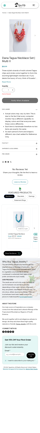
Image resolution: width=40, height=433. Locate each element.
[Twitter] (11, 162)
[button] (4, 5)
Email (7, 350)
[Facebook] (6, 162)
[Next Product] (34, 228)
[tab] (9, 196)
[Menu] (34, 5)
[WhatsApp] (3, 162)
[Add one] (13, 90)
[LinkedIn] (10, 332)
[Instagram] (3, 332)
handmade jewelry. (25, 297)
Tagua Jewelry (21, 324)
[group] (20, 228)
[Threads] (8, 332)
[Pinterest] (8, 162)
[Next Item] (35, 35)
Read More (6, 82)
